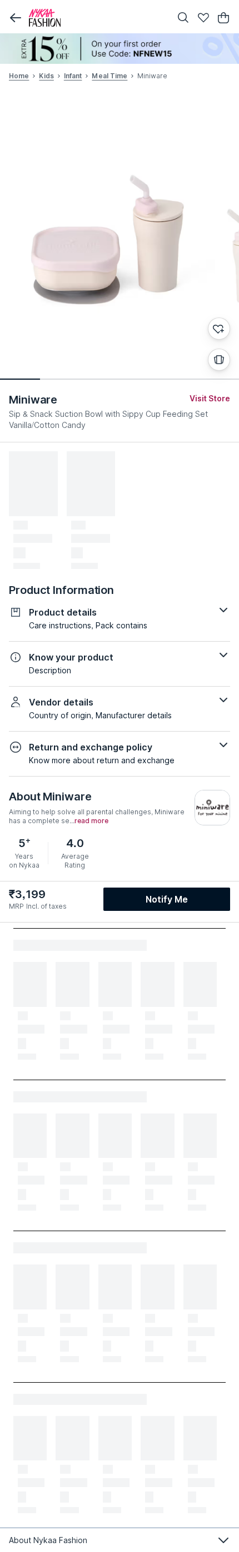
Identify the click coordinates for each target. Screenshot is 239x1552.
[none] (119, 48)
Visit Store (210, 398)
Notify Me (167, 899)
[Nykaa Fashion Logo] (97, 18)
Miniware (33, 399)
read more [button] (91, 821)
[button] (15, 17)
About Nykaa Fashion (48, 1540)
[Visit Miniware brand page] (212, 807)
